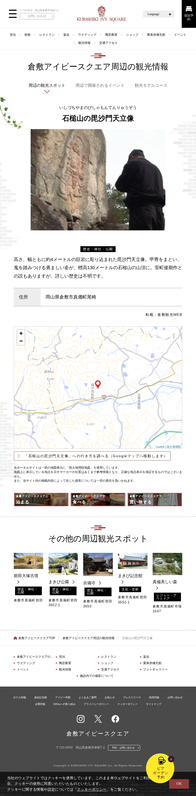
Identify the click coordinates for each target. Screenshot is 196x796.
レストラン (47, 34)
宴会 (66, 34)
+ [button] (21, 333)
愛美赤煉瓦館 (156, 34)
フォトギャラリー (155, 669)
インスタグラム (80, 719)
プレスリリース (132, 697)
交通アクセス (108, 43)
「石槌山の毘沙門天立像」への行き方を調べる (96, 456)
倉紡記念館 (40, 697)
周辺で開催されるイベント (100, 85)
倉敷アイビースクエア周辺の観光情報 (89, 638)
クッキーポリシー (127, 704)
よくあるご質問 (87, 697)
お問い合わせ (37, 16)
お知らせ (110, 697)
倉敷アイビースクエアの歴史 (36, 656)
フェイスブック (115, 719)
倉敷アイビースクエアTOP (36, 638)
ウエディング (87, 34)
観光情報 (84, 43)
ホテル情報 (19, 697)
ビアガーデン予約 (161, 772)
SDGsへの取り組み (64, 704)
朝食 (27, 34)
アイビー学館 (62, 697)
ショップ (132, 34)
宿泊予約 (188, 17)
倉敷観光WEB (169, 315)
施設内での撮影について (97, 676)
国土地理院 (174, 446)
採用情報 (154, 697)
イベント (180, 34)
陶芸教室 (111, 34)
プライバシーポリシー (96, 704)
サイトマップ (153, 704)
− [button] (21, 341)
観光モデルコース (151, 85)
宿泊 (13, 34)
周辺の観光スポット (47, 85)
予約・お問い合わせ (123, 747)
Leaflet (160, 446)
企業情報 (40, 704)
